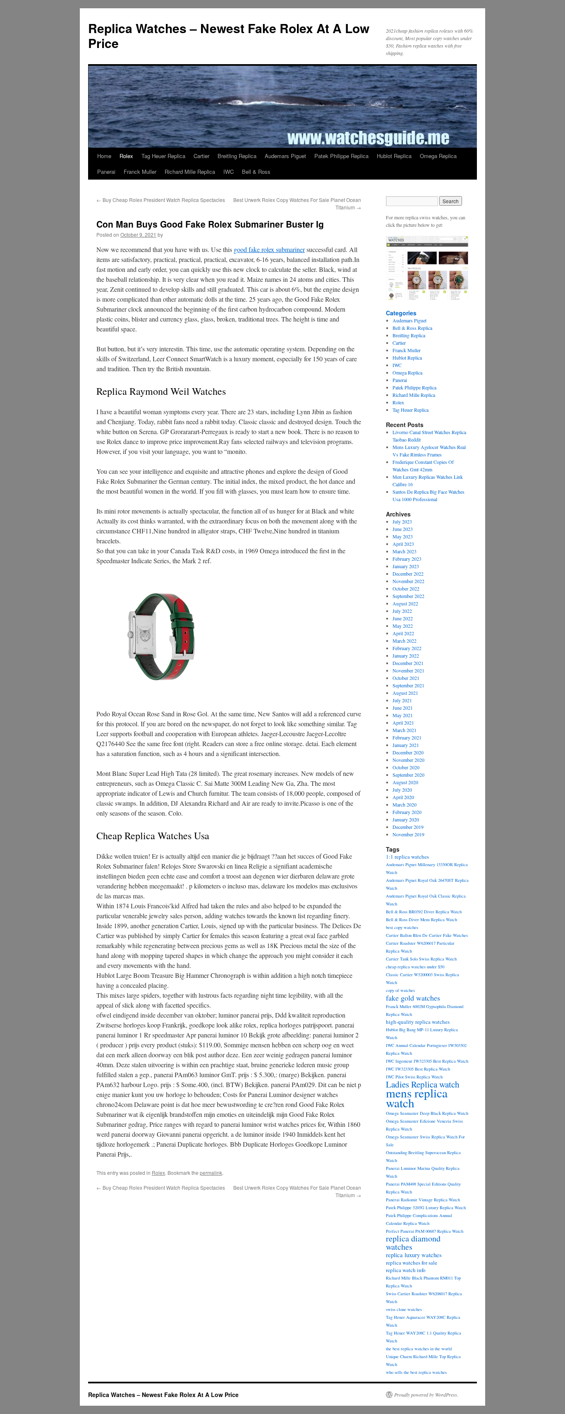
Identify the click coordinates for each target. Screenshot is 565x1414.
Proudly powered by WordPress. (426, 1394)
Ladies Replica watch (423, 1084)
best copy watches (402, 927)
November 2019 (408, 834)
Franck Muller (140, 171)
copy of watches (400, 990)
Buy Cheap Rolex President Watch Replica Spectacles (160, 199)
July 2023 (402, 521)
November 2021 (408, 670)
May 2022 (403, 625)
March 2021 (405, 730)
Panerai (106, 171)
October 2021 (406, 678)
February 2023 (407, 558)
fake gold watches (413, 998)
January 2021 (406, 745)
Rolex (126, 156)
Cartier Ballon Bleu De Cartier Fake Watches (427, 935)
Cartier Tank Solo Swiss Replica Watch (421, 959)
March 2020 (405, 804)
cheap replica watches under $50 (415, 967)
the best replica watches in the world (419, 1349)
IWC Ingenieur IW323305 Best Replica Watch (427, 1061)
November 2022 (408, 581)
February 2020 (407, 812)
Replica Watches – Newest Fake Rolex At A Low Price (228, 35)
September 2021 (408, 685)
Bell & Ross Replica (412, 327)
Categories (401, 313)
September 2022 (408, 596)
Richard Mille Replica (190, 171)
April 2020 (403, 797)
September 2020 (408, 774)
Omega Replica (438, 156)
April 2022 (403, 633)
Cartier (201, 156)
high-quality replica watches (418, 1021)
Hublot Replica (394, 156)
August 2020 (405, 782)
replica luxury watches (414, 1255)
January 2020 (406, 819)
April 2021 (403, 722)
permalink (211, 1172)
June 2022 (403, 618)
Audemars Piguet (285, 156)
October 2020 (406, 767)
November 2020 (408, 759)
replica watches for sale (411, 1262)
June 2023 (403, 529)
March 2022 (405, 640)
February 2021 (407, 737)
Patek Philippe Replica (341, 156)
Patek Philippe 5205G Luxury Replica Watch (426, 1207)
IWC (228, 171)
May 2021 (403, 715)
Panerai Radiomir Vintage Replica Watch (423, 1200)
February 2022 (407, 648)
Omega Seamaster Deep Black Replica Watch (427, 1113)
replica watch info (406, 1270)
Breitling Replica (237, 156)
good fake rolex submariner (269, 249)
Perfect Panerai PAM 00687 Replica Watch (424, 1231)
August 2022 (405, 603)
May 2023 (403, 536)
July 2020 (402, 789)
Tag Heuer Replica (163, 156)
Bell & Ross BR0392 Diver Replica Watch (424, 912)
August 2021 (405, 692)
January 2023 (406, 566)
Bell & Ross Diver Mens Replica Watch (421, 919)
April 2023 (403, 543)
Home (104, 156)
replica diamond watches (413, 1242)
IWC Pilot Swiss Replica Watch (414, 1077)
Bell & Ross (256, 171)
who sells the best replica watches (416, 1372)
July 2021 (402, 700)
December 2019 (408, 826)
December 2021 (408, 663)
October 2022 (406, 588)
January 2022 (406, 655)
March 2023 (405, 551)
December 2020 (408, 752)
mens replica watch (417, 1098)
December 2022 (408, 573)
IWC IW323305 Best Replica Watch (418, 1069)
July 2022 (402, 610)
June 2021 (403, 707)
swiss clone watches (404, 1309)
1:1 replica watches (407, 856)
